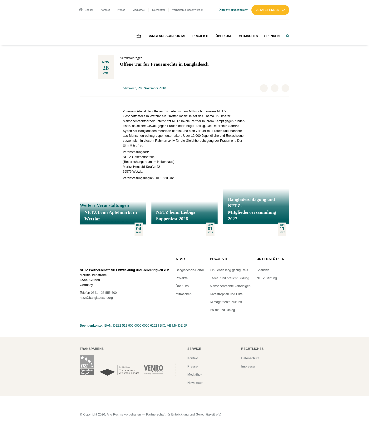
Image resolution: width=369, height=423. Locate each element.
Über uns (224, 36)
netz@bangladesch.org (96, 298)
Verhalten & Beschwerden (188, 9)
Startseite (85, 27)
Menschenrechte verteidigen (230, 286)
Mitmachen (248, 36)
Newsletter (158, 9)
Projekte (200, 36)
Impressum (249, 366)
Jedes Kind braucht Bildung (229, 278)
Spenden (272, 36)
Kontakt (105, 9)
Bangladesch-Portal (166, 36)
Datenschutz (250, 358)
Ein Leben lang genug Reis (229, 270)
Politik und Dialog (222, 310)
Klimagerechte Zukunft (226, 302)
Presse (121, 9)
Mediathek (138, 9)
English (89, 9)
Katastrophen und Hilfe (226, 294)
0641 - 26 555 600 (104, 293)
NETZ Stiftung (267, 278)
